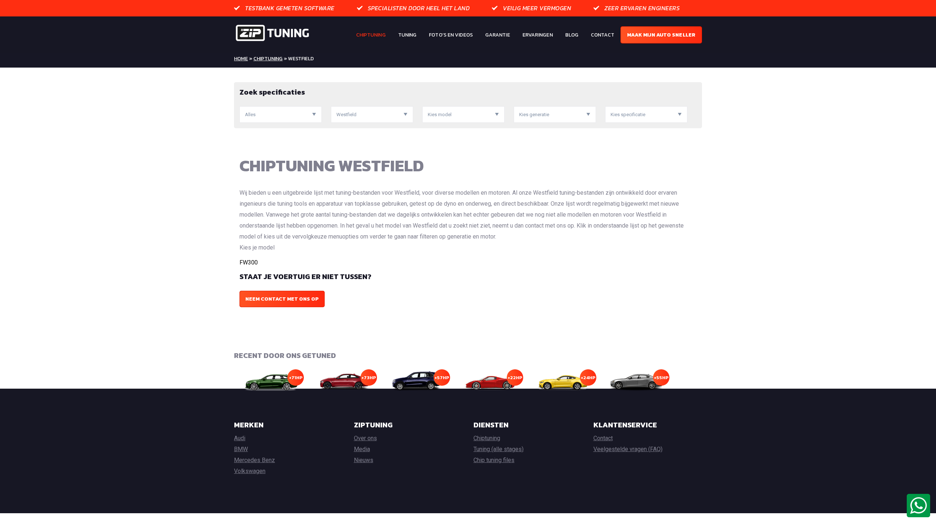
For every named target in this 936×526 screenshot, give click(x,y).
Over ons (365, 438)
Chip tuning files (493, 460)
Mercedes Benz (254, 460)
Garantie (497, 34)
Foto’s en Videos (451, 34)
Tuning (407, 34)
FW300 (248, 262)
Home (241, 58)
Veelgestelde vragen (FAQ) (628, 449)
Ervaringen (537, 34)
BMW (241, 449)
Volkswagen (249, 471)
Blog (571, 34)
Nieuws (363, 460)
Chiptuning (371, 34)
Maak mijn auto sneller (661, 35)
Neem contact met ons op (282, 299)
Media (362, 449)
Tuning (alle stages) (498, 449)
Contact (602, 34)
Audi (239, 438)
